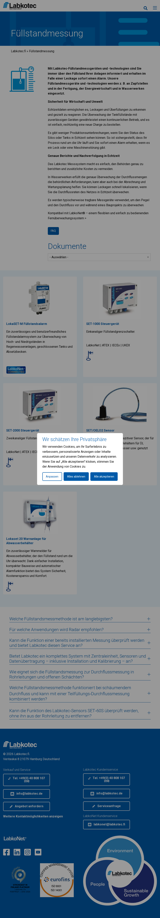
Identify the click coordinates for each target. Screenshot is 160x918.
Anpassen (52, 476)
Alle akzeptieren (104, 476)
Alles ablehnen (76, 476)
